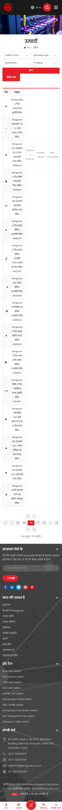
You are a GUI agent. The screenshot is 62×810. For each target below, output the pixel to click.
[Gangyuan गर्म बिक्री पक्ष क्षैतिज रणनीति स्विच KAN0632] (6, 311)
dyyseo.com (52, 789)
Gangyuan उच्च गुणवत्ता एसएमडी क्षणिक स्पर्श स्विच (17, 205)
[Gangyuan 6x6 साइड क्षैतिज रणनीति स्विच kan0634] (6, 287)
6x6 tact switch (11, 688)
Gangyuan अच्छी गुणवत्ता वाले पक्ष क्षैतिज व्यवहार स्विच (17, 494)
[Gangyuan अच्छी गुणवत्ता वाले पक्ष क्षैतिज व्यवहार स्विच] (6, 494)
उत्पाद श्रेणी (7, 616)
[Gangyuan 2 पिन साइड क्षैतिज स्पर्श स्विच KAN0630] (6, 336)
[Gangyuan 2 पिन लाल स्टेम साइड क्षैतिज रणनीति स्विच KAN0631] (6, 362)
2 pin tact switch (11, 682)
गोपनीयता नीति (10, 656)
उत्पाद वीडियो (8, 622)
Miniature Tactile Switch (15, 722)
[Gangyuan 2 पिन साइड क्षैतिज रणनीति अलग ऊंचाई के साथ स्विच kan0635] (6, 258)
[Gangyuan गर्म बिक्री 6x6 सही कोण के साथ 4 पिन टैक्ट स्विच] (6, 419)
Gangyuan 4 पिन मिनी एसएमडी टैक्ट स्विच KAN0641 (17, 181)
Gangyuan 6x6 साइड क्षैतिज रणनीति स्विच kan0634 (17, 287)
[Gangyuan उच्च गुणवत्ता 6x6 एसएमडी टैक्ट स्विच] (6, 472)
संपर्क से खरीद (9, 633)
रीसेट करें (11, 77)
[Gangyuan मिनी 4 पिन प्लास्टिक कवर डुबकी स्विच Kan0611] (6, 391)
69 (24, 523)
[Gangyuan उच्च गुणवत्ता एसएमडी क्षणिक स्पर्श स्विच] (6, 206)
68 (17, 523)
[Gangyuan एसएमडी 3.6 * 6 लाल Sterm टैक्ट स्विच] (6, 128)
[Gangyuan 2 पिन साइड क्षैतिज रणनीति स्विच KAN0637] (6, 230)
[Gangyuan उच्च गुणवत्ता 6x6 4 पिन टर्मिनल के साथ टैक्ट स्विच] (6, 448)
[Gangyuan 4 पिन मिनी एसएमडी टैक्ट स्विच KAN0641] (6, 181)
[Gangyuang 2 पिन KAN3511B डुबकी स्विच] (6, 106)
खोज (31, 70)
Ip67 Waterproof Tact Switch (18, 716)
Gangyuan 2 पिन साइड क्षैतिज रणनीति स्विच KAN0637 (17, 230)
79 (56, 523)
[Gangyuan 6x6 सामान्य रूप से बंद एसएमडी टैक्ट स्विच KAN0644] (6, 155)
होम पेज (6, 605)
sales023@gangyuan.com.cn (24, 766)
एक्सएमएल (8, 650)
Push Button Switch (13, 677)
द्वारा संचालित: (45, 789)
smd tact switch (11, 671)
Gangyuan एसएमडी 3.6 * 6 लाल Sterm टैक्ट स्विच (17, 128)
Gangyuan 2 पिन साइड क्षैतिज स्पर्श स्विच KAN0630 (17, 336)
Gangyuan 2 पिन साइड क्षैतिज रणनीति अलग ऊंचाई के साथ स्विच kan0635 (17, 258)
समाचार (6, 627)
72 (44, 523)
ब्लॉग (5, 639)
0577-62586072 (17, 754)
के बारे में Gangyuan (13, 611)
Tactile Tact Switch (12, 694)
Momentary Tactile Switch (17, 699)
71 (38, 523)
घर (28, 48)
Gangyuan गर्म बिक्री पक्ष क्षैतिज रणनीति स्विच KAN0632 (17, 311)
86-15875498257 (18, 772)
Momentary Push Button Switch (20, 710)
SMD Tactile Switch (12, 705)
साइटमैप (6, 644)
